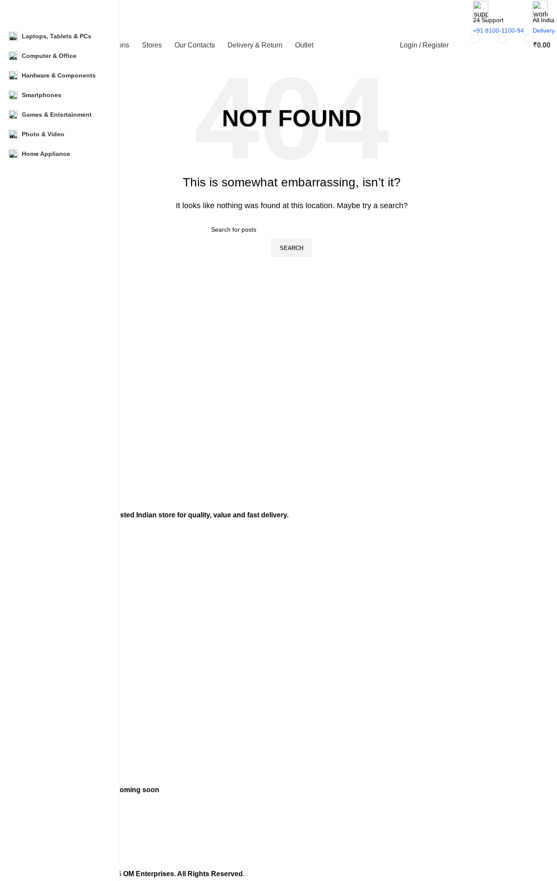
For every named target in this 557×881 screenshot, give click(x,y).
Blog (39, 698)
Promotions (48, 605)
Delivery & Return (57, 650)
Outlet (41, 665)
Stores (41, 620)
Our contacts (50, 635)
